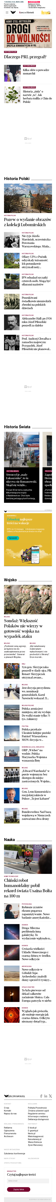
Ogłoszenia (9, 1130)
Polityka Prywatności (37, 1108)
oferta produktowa (12, 1163)
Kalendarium (33, 1158)
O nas (6, 1108)
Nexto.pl (31, 1133)
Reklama (8, 1128)
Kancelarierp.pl (34, 1139)
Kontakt (7, 1111)
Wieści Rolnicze (35, 1142)
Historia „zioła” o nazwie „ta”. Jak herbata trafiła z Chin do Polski (37, 97)
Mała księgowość (36, 1136)
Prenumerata (10, 1133)
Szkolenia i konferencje (14, 1153)
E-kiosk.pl (32, 1128)
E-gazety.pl (33, 1130)
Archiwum (8, 1136)
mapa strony (9, 1158)
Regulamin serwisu (36, 1113)
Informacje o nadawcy (38, 1116)
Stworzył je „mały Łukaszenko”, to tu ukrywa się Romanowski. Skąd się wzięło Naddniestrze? (21, 481)
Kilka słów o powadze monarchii (36, 71)
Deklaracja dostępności (38, 1119)
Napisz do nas (10, 1113)
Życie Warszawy (35, 1145)
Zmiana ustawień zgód (38, 1111)
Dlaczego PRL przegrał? (25, 57)
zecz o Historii (26, 12)
